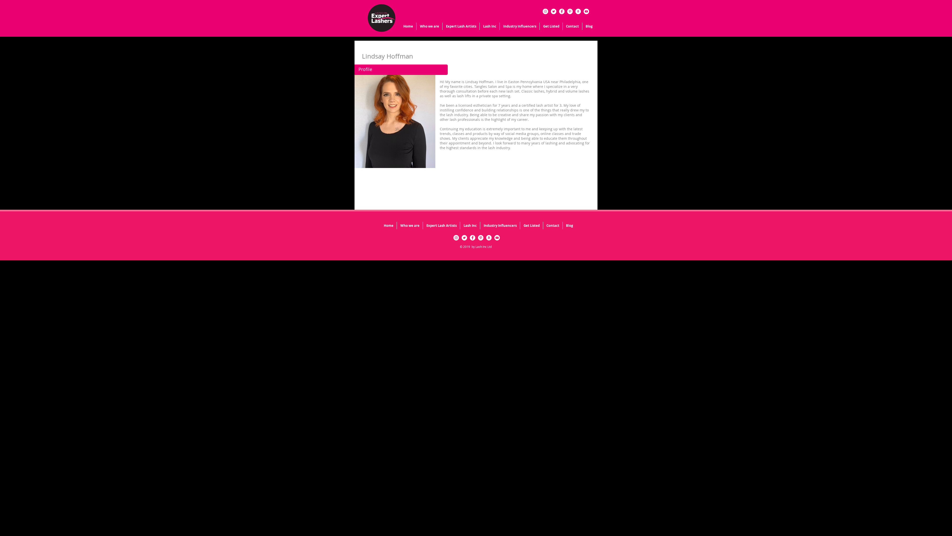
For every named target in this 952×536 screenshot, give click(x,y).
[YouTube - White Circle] (586, 11)
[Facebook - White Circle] (562, 11)
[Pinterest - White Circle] (570, 11)
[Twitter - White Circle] (553, 11)
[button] (490, 26)
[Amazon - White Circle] (578, 11)
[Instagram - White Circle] (545, 11)
